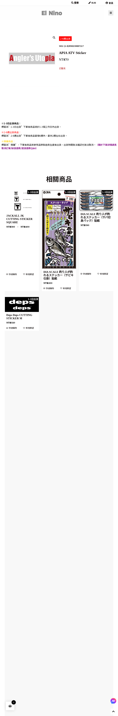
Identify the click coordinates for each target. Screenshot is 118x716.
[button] (54, 37)
